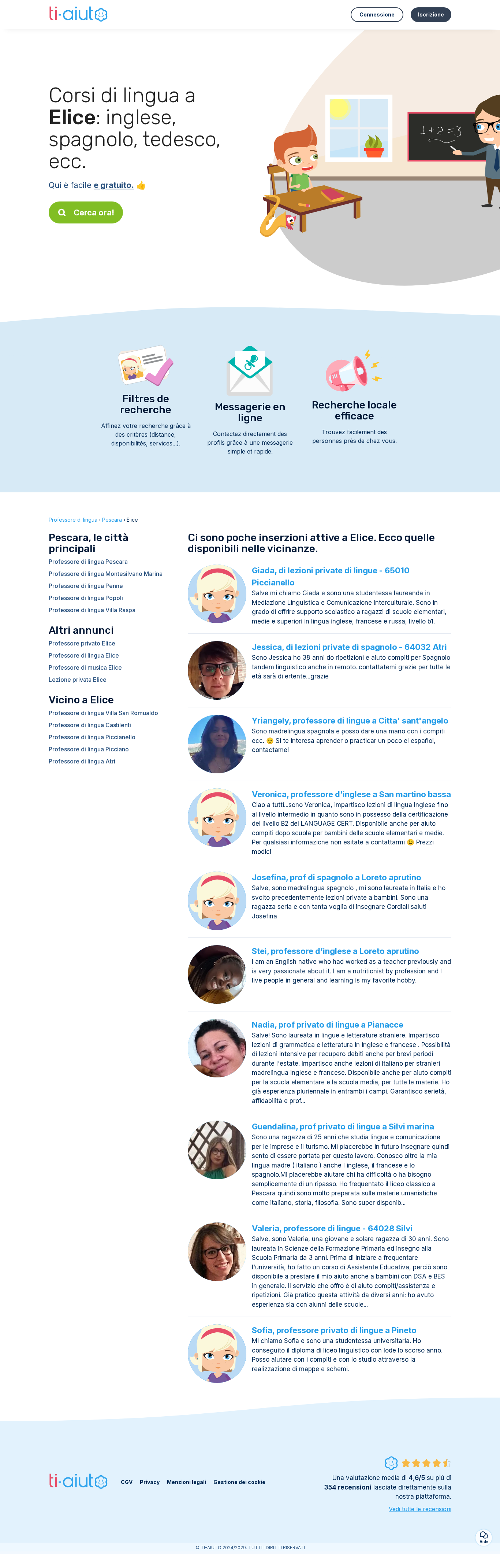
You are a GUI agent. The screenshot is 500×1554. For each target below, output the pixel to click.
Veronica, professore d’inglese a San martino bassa (351, 794)
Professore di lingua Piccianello (92, 737)
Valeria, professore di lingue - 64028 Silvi (332, 1228)
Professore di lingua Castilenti (90, 725)
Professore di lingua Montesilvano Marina (106, 573)
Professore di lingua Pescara (88, 561)
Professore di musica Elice (85, 667)
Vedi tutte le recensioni (420, 1509)
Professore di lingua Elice (84, 655)
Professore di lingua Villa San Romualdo (103, 713)
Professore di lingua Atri (82, 761)
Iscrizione (431, 14)
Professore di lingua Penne (86, 585)
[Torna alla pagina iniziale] (79, 14)
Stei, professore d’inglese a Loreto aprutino (335, 951)
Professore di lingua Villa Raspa (92, 610)
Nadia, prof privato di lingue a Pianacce (327, 1024)
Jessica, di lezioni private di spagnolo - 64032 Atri (349, 647)
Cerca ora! (94, 212)
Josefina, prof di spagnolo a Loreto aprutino (336, 877)
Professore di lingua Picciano (89, 749)
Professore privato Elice (82, 643)
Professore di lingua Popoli (86, 598)
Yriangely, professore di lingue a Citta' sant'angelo (350, 720)
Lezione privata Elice (78, 679)
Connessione (377, 14)
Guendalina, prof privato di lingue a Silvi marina (343, 1126)
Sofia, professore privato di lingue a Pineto (334, 1330)
